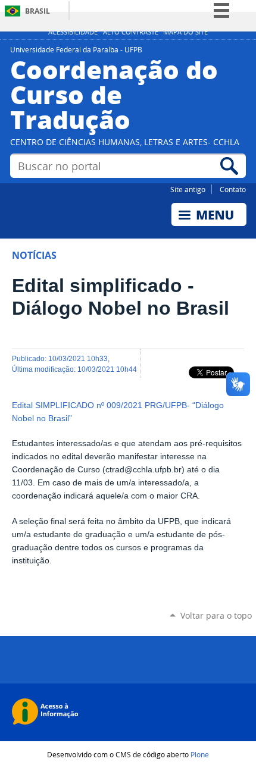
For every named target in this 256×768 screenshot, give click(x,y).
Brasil (37, 11)
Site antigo (187, 189)
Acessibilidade (73, 32)
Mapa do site (185, 32)
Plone (200, 754)
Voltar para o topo (216, 615)
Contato (233, 189)
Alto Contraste (130, 32)
